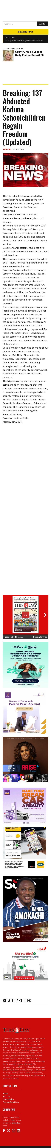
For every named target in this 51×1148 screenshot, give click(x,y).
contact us (16, 1123)
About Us (6, 1096)
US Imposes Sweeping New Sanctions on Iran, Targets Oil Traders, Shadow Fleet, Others (24, 37)
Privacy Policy (8, 1099)
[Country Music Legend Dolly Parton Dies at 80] (8, 55)
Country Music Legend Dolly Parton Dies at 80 (29, 53)
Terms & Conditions (11, 1102)
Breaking (7, 149)
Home (5, 1093)
